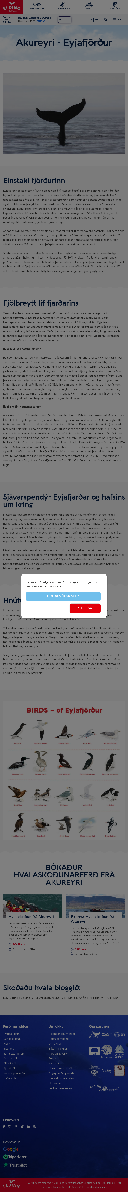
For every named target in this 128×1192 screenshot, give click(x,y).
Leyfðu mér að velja (63, 596)
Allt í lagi (85, 608)
